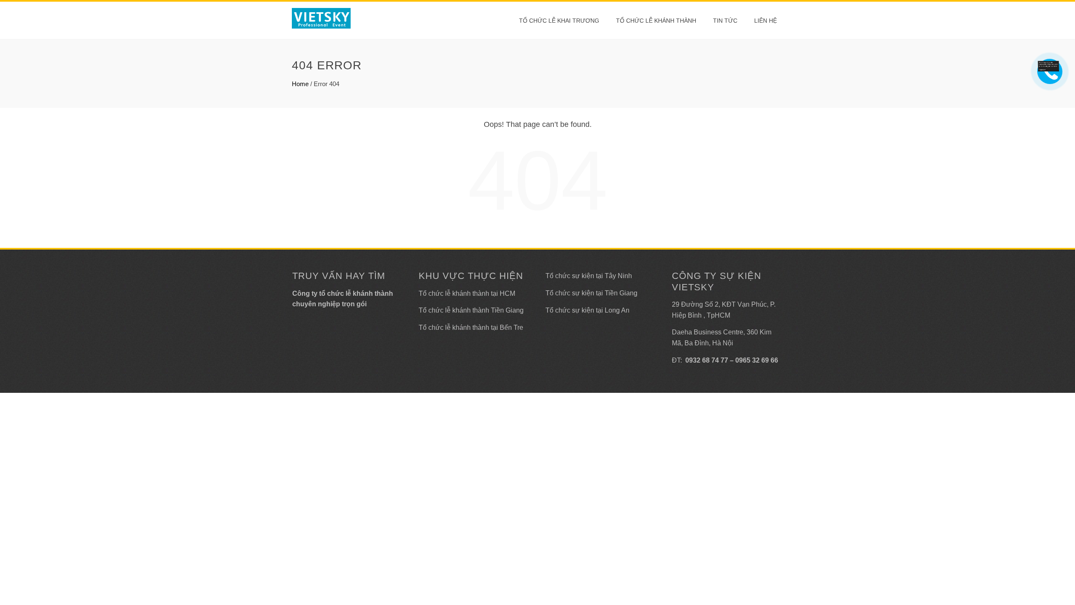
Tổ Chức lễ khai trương (559, 20)
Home (300, 83)
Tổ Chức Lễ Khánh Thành (656, 20)
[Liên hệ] (1048, 65)
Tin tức (725, 20)
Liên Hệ (765, 20)
